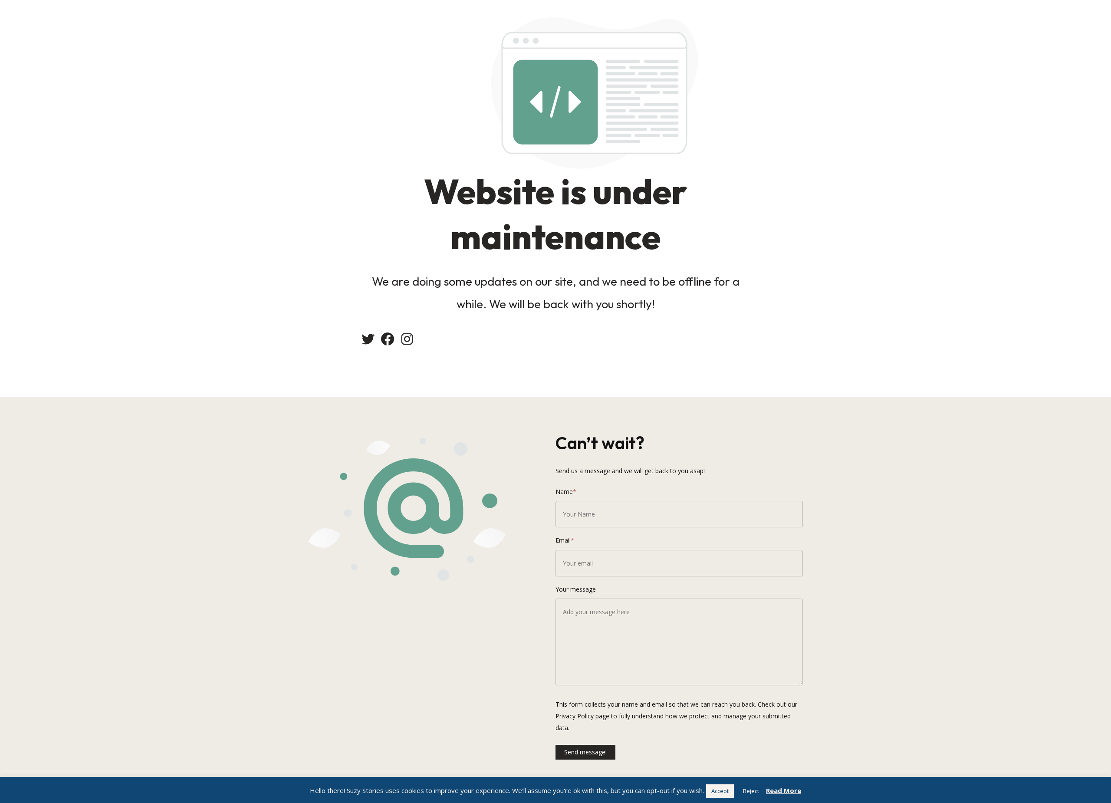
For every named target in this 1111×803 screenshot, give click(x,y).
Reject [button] (751, 791)
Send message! (585, 752)
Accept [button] (720, 791)
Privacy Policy (575, 716)
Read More (783, 790)
